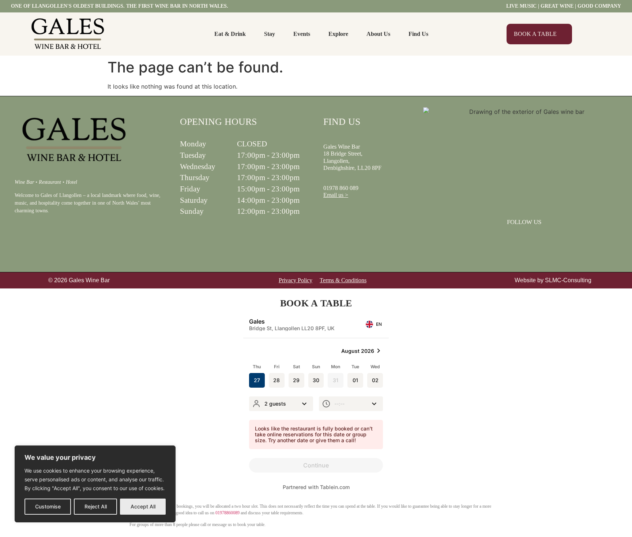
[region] (95, 483)
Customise (48, 506)
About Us (378, 34)
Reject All (95, 506)
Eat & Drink (230, 34)
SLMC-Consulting (568, 280)
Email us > (335, 195)
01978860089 (227, 512)
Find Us (418, 34)
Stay (269, 34)
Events (301, 34)
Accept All (143, 506)
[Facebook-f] (514, 238)
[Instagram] (533, 238)
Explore (338, 34)
